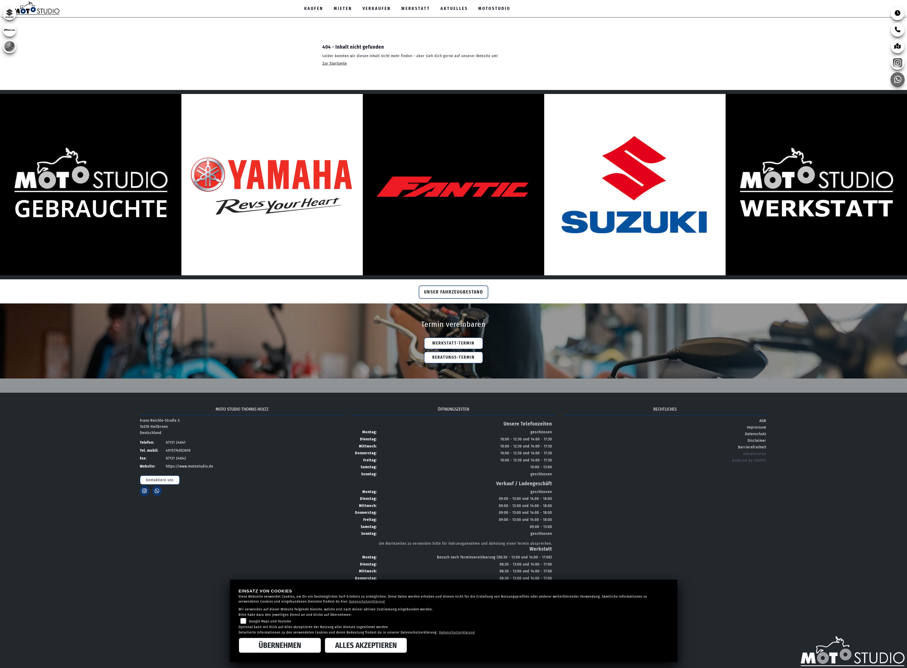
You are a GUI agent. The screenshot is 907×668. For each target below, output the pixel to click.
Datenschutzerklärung (367, 602)
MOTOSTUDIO (494, 8)
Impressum (756, 427)
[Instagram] (897, 63)
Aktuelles (454, 8)
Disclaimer (757, 440)
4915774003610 (178, 450)
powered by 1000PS (749, 460)
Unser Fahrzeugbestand (453, 292)
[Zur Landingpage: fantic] (9, 30)
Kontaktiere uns (160, 480)
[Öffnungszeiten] (897, 13)
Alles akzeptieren (366, 645)
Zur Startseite (334, 63)
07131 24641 (857, 3)
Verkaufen (377, 8)
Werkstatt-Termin (453, 343)
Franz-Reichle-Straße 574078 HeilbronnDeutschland (160, 426)
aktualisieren (754, 453)
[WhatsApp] (897, 79)
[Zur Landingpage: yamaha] (9, 46)
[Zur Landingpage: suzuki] (9, 13)
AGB (762, 420)
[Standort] (897, 46)
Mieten (343, 8)
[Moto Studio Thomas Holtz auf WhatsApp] (894, 3)
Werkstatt (415, 8)
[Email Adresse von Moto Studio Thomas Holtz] (873, 3)
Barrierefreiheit (752, 447)
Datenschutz (755, 434)
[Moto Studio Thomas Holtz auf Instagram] (883, 3)
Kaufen (313, 8)
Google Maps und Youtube (270, 621)
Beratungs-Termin (453, 357)
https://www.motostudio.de (189, 466)
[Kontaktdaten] (897, 30)
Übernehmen (280, 645)
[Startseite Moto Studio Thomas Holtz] (32, 7)
